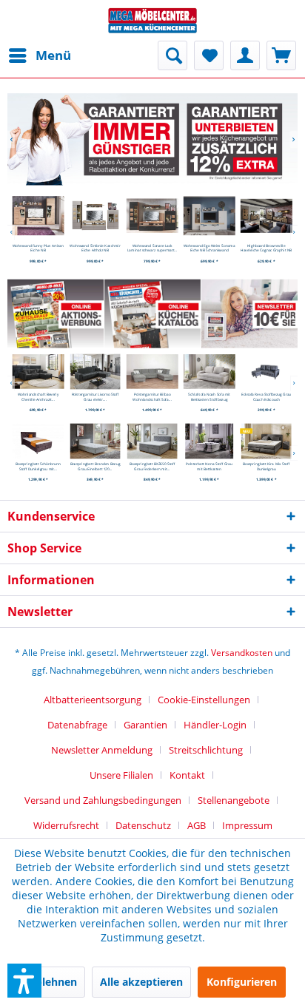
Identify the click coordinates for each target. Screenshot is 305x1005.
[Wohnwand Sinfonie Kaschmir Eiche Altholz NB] (95, 215)
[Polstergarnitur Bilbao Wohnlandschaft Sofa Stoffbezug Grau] (152, 371)
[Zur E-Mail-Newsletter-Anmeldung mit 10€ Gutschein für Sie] (249, 313)
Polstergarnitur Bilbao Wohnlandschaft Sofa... (152, 397)
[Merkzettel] (209, 55)
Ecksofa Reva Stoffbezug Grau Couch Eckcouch (266, 397)
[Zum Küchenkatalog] (152, 313)
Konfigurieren (242, 982)
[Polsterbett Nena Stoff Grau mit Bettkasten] (209, 441)
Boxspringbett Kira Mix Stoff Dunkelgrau (266, 466)
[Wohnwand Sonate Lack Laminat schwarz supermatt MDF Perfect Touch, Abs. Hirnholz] (152, 215)
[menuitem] (39, 55)
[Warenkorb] (281, 55)
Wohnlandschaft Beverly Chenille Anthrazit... (38, 397)
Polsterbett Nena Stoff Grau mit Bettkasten (210, 466)
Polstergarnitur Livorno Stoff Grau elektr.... (95, 397)
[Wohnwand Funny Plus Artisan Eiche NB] (38, 215)
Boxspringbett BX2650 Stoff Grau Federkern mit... (152, 466)
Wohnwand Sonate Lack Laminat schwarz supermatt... (152, 248)
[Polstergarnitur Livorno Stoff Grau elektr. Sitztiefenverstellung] (95, 371)
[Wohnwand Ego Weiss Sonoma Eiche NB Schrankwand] (209, 215)
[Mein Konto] (245, 55)
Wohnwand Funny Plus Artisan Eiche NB (38, 248)
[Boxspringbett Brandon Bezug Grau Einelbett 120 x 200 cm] (95, 441)
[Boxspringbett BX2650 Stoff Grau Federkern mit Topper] (152, 441)
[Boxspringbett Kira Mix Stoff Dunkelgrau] (266, 441)
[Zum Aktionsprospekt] (55, 313)
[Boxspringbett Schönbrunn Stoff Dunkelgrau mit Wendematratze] (38, 441)
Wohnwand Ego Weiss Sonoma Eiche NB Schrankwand (209, 248)
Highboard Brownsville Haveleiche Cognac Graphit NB (266, 248)
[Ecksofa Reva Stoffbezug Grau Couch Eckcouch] (266, 371)
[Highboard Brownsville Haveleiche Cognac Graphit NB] (266, 215)
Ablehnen (52, 982)
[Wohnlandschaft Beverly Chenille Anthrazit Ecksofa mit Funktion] (38, 371)
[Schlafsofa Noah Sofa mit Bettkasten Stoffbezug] (209, 371)
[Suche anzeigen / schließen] (172, 55)
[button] (24, 981)
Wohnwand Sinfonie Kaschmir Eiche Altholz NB (95, 248)
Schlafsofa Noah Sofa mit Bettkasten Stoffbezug (210, 397)
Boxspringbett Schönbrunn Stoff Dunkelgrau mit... (38, 466)
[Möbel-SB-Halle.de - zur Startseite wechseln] (152, 20)
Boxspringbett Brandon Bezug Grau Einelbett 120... (95, 466)
